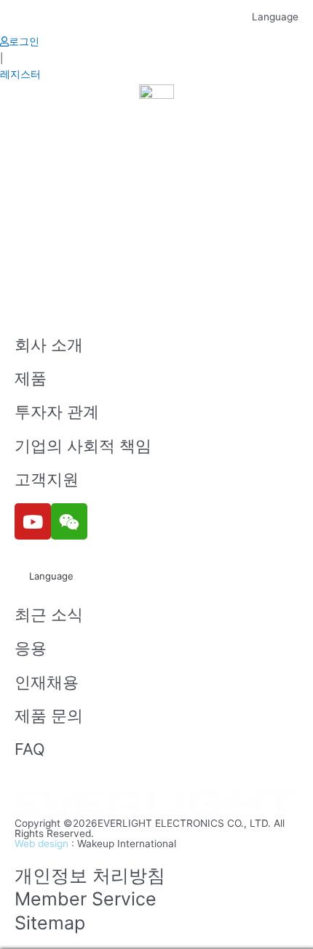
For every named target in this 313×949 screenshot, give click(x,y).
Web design (41, 843)
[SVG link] (156, 804)
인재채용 (47, 682)
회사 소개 (49, 344)
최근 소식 (49, 614)
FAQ (30, 749)
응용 (31, 647)
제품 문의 (49, 715)
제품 (31, 378)
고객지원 (47, 479)
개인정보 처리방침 (90, 875)
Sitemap (50, 923)
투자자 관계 (57, 411)
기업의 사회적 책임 (83, 445)
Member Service (85, 899)
